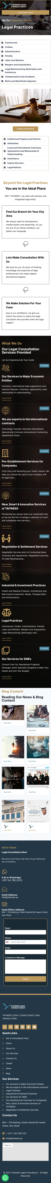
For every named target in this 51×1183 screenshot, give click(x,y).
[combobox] (8, 949)
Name (8, 936)
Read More (7, 730)
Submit (25, 986)
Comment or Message (15, 965)
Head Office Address (13, 917)
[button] (25, 12)
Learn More (6, 406)
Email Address (9, 902)
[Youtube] (34, 1034)
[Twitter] (28, 1034)
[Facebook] (16, 1034)
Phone (8, 945)
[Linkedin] (22, 1034)
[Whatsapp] (4, 1034)
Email (8, 955)
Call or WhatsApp (11, 885)
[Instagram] (10, 1034)
